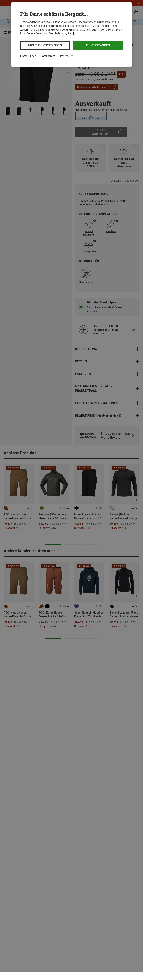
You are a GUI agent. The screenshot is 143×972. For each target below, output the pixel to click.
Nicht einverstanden (45, 45)
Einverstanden (98, 45)
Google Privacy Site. (60, 33)
